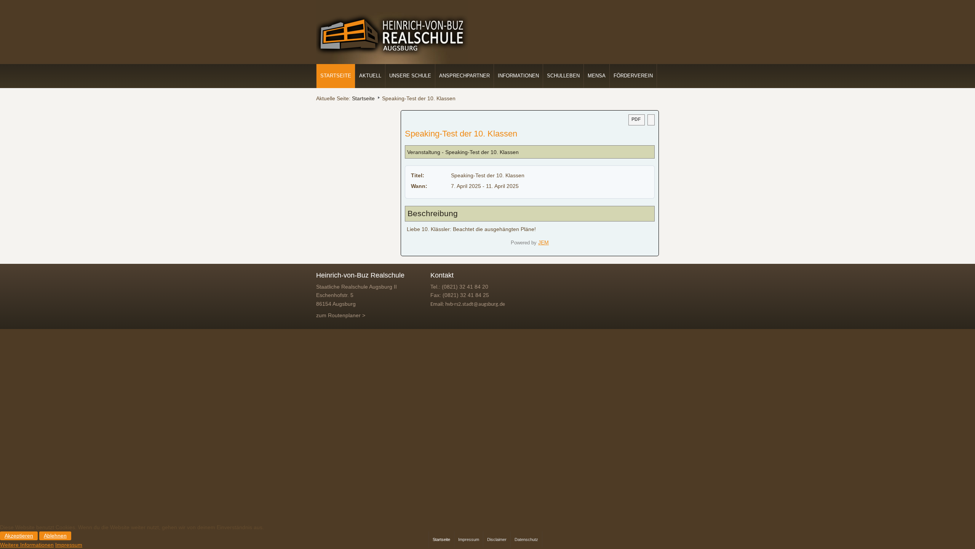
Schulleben (563, 76)
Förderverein (633, 76)
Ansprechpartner (464, 76)
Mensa (597, 76)
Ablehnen (55, 536)
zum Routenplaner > (340, 315)
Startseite (335, 76)
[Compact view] (651, 119)
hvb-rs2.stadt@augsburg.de (475, 304)
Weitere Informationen (27, 545)
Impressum (68, 545)
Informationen (518, 76)
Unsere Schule (410, 76)
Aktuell (370, 76)
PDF (636, 119)
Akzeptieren (19, 536)
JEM (543, 242)
